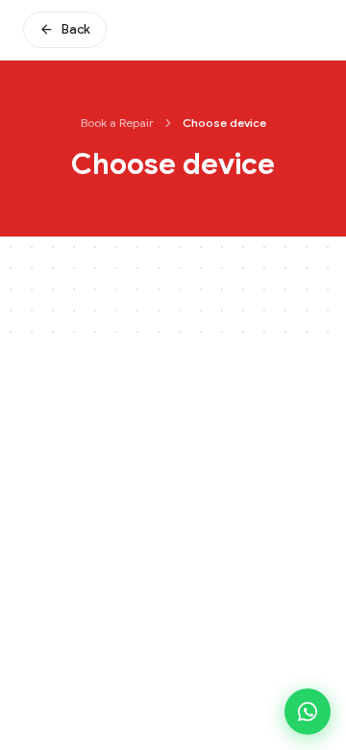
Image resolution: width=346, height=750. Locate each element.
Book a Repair (117, 122)
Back (76, 29)
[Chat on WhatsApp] (307, 711)
